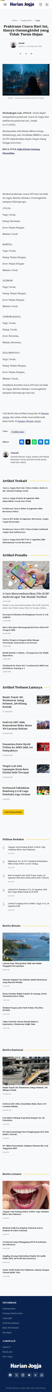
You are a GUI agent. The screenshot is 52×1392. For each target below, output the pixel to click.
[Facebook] (10, 1375)
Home (14, 20)
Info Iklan (7, 1333)
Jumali (21, 43)
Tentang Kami (9, 1309)
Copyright (7, 1318)
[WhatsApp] (41, 1375)
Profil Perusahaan (11, 1323)
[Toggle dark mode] (46, 4)
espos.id (6, 1347)
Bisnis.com (7, 1352)
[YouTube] (29, 1375)
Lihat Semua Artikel (13, 812)
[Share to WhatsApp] (34, 442)
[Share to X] (28, 442)
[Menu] (5, 4)
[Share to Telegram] (46, 442)
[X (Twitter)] (16, 1375)
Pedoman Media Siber (13, 1313)
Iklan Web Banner (11, 1328)
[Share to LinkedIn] (40, 442)
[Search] (40, 4)
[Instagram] (22, 1375)
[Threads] (35, 1375)
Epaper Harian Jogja (29, 421)
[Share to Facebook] (21, 442)
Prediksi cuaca (17, 432)
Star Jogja (7, 1357)
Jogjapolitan (26, 20)
